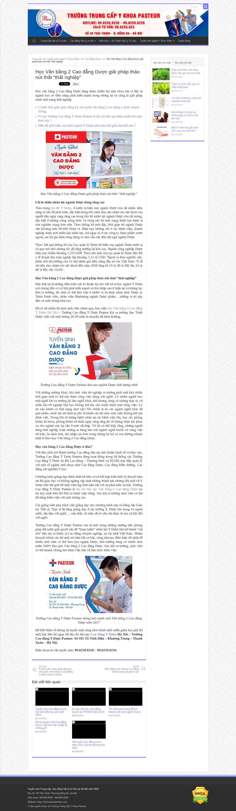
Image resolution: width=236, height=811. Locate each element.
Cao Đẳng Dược (93, 59)
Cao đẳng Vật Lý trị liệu (82, 40)
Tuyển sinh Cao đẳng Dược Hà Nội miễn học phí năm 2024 (51, 711)
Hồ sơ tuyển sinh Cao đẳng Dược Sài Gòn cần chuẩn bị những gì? (51, 725)
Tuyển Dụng (184, 40)
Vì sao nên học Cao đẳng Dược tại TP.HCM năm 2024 (88, 710)
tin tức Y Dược (61, 208)
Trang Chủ (34, 40)
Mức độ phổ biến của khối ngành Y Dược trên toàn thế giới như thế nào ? (87, 125)
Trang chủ (37, 59)
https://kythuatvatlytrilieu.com (52, 802)
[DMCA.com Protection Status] (200, 795)
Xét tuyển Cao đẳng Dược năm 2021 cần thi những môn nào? (88, 744)
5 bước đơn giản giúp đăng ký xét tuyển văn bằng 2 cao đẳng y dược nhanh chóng (56, 670)
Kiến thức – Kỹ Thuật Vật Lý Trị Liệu (117, 40)
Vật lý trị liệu (70, 789)
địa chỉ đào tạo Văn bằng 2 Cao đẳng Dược (107, 489)
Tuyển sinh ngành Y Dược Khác (156, 40)
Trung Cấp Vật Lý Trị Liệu (53, 40)
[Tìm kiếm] (205, 6)
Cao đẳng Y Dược (103, 634)
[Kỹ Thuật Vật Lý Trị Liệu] (118, 23)
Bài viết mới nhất (162, 62)
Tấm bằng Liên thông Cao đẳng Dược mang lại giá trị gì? (121, 669)
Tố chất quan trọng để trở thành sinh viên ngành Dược (125, 710)
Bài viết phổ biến (183, 62)
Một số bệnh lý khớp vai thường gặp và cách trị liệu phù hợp (185, 115)
